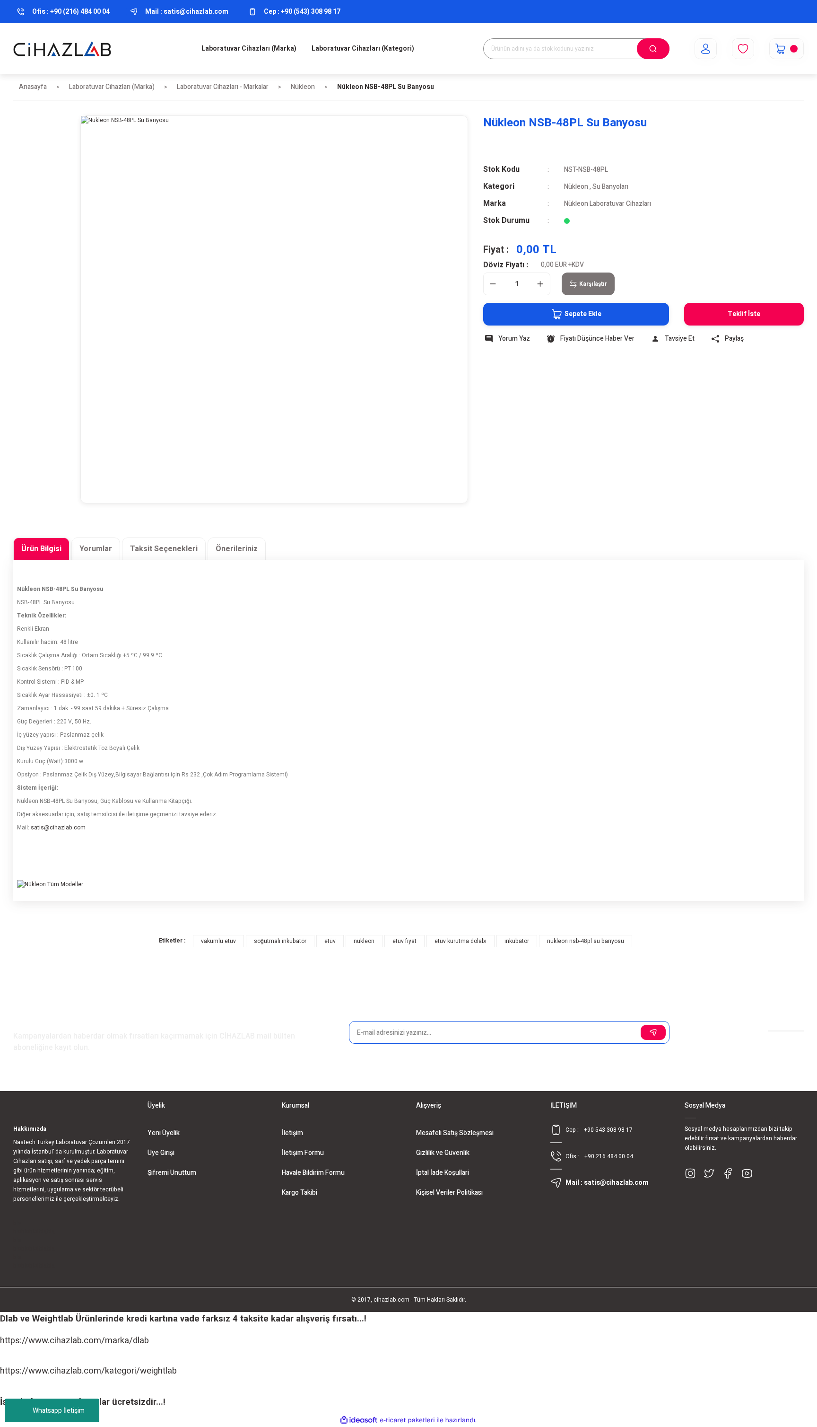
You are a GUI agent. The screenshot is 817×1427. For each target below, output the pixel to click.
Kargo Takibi (299, 1193)
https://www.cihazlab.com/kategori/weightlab (88, 1370)
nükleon (364, 941)
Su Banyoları (610, 187)
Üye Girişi (161, 1153)
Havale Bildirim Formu (313, 1173)
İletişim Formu (303, 1153)
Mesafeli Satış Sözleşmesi (455, 1133)
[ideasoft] (359, 1420)
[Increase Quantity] (540, 284)
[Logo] (62, 49)
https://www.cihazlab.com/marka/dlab (74, 1340)
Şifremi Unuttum (172, 1173)
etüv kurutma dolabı (461, 941)
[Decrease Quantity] (493, 284)
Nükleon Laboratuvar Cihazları (607, 204)
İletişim (292, 1133)
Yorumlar (95, 549)
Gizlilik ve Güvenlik (442, 1153)
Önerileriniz (237, 549)
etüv (330, 941)
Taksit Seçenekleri (164, 549)
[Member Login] (706, 48)
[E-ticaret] (407, 1420)
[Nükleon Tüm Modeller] (88, 915)
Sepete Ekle (583, 314)
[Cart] (786, 48)
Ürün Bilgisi (41, 549)
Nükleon (576, 187)
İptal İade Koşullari (442, 1173)
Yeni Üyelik (164, 1133)
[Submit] (653, 1032)
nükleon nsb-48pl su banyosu (585, 941)
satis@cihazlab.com (58, 827)
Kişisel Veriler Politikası (449, 1193)
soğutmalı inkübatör (280, 941)
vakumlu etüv (218, 941)
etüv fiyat (404, 941)
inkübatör (516, 941)
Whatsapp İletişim (59, 1411)
